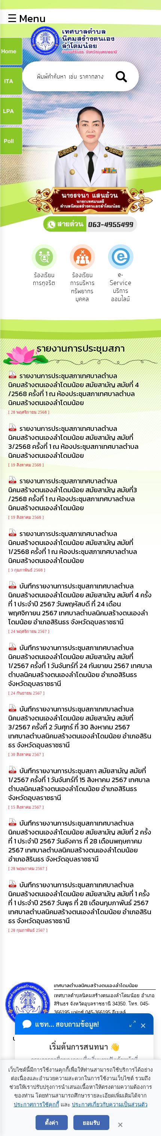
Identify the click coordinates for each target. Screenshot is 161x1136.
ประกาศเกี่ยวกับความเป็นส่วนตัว (110, 1105)
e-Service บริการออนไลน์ (120, 287)
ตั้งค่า (51, 1122)
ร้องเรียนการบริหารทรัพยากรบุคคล (82, 287)
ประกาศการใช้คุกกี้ (36, 1105)
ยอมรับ (91, 1122)
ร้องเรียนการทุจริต (44, 279)
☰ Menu (26, 18)
